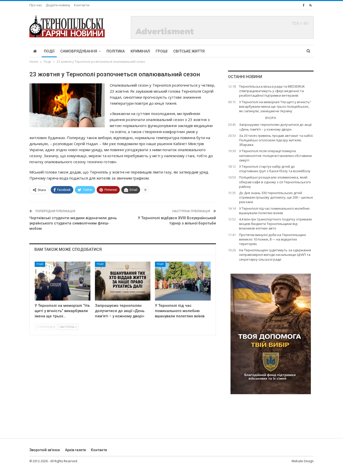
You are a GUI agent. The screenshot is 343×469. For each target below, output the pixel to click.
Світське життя (189, 51)
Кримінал (140, 51)
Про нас (35, 5)
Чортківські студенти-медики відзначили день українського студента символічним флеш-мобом (73, 223)
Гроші (161, 51)
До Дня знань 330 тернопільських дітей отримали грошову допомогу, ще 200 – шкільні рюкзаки (276, 197)
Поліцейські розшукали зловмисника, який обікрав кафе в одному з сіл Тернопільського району (275, 182)
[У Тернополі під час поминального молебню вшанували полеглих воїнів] (183, 281)
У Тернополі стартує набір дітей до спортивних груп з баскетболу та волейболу (274, 168)
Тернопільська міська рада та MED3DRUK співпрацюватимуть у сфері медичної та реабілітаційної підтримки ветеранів (272, 91)
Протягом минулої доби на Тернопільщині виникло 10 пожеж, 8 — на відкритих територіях (272, 239)
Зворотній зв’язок (44, 450)
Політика (115, 51)
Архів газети (75, 450)
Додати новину (58, 5)
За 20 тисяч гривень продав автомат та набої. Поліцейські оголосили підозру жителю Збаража (276, 140)
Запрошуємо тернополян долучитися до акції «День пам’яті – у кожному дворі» (275, 126)
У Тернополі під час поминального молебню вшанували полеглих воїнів (274, 210)
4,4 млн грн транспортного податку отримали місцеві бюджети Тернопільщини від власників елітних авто (275, 223)
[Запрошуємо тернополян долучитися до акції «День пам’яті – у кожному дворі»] (123, 281)
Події (49, 51)
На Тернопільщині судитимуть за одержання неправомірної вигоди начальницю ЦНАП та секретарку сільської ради (275, 254)
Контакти (81, 5)
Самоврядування (78, 51)
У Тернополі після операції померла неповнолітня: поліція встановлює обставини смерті (275, 155)
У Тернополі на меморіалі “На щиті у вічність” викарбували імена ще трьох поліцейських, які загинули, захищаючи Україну (275, 106)
